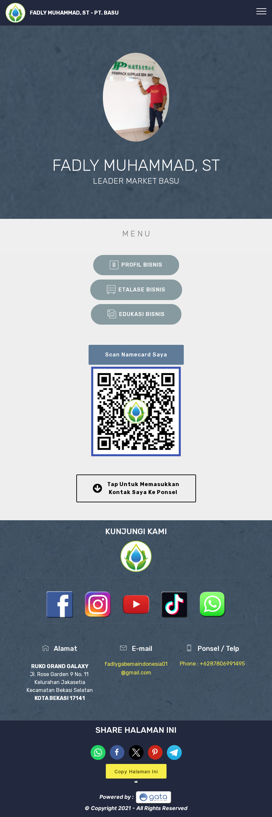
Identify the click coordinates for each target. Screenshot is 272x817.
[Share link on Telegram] (174, 752)
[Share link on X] (137, 752)
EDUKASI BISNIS (142, 314)
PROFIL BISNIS (142, 265)
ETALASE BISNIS (142, 289)
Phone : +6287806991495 (212, 663)
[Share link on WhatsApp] (99, 752)
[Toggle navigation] (261, 11)
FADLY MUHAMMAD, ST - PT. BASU (74, 13)
